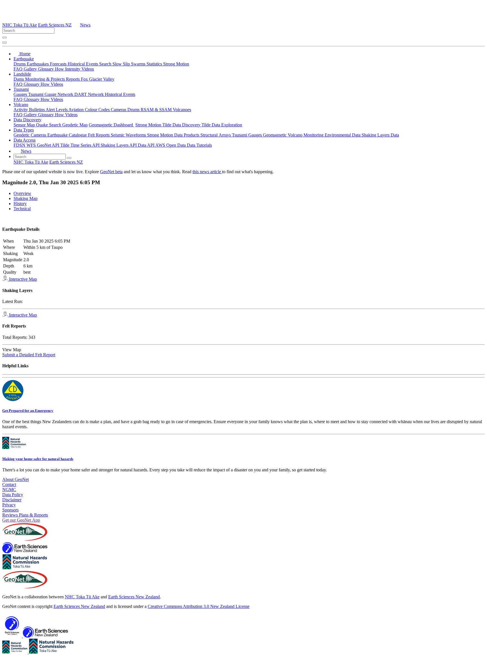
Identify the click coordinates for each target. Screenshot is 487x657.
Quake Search (49, 124)
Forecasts (59, 63)
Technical (22, 208)
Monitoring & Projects (45, 79)
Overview (22, 193)
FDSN (20, 145)
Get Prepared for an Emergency (27, 410)
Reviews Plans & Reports (25, 515)
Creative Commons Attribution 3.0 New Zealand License (198, 606)
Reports (73, 79)
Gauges (21, 94)
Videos (87, 69)
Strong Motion (176, 63)
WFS (31, 145)
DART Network (89, 94)
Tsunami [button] (21, 89)
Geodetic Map (75, 124)
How (60, 69)
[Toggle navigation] (4, 42)
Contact (9, 484)
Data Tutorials (199, 145)
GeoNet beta (111, 171)
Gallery (31, 69)
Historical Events (83, 63)
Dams (19, 79)
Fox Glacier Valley (97, 79)
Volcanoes (182, 109)
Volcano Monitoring (306, 135)
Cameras (119, 109)
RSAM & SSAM (157, 109)
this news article (207, 171)
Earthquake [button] (24, 58)
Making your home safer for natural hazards (37, 459)
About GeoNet (15, 479)
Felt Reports (99, 135)
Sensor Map (25, 124)
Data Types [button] (24, 130)
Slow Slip (121, 63)
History (20, 203)
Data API (146, 145)
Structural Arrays (216, 135)
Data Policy (12, 494)
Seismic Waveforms (129, 135)
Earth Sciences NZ (55, 25)
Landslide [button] (22, 74)
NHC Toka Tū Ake (19, 25)
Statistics (155, 63)
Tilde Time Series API (80, 145)
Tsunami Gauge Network (51, 94)
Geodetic (22, 135)
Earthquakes (38, 63)
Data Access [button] (25, 140)
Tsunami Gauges (247, 135)
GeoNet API (48, 145)
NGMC (9, 489)
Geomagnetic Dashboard (111, 124)
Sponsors (10, 509)
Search (105, 63)
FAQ (19, 69)
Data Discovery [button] (27, 119)
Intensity (73, 69)
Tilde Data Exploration (222, 124)
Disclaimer (11, 499)
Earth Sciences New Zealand (134, 596)
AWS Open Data (171, 145)
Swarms (139, 63)
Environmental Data (343, 135)
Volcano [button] (21, 104)
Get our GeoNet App (21, 520)
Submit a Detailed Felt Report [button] (28, 354)
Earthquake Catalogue (67, 135)
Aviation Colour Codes (89, 109)
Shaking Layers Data (380, 135)
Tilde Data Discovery (182, 124)
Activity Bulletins (30, 109)
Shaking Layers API (119, 145)
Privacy (9, 504)
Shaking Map (25, 198)
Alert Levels (57, 109)
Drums (20, 63)
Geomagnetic (275, 135)
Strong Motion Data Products (173, 135)
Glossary (46, 69)
